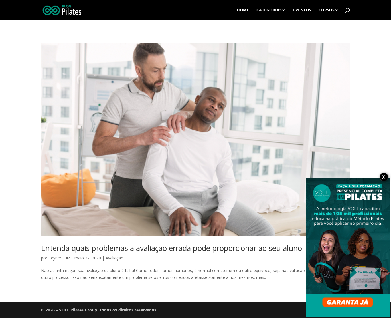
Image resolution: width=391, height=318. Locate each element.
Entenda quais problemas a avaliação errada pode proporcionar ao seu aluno (171, 248)
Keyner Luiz (59, 258)
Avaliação (114, 258)
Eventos (302, 10)
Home (243, 10)
